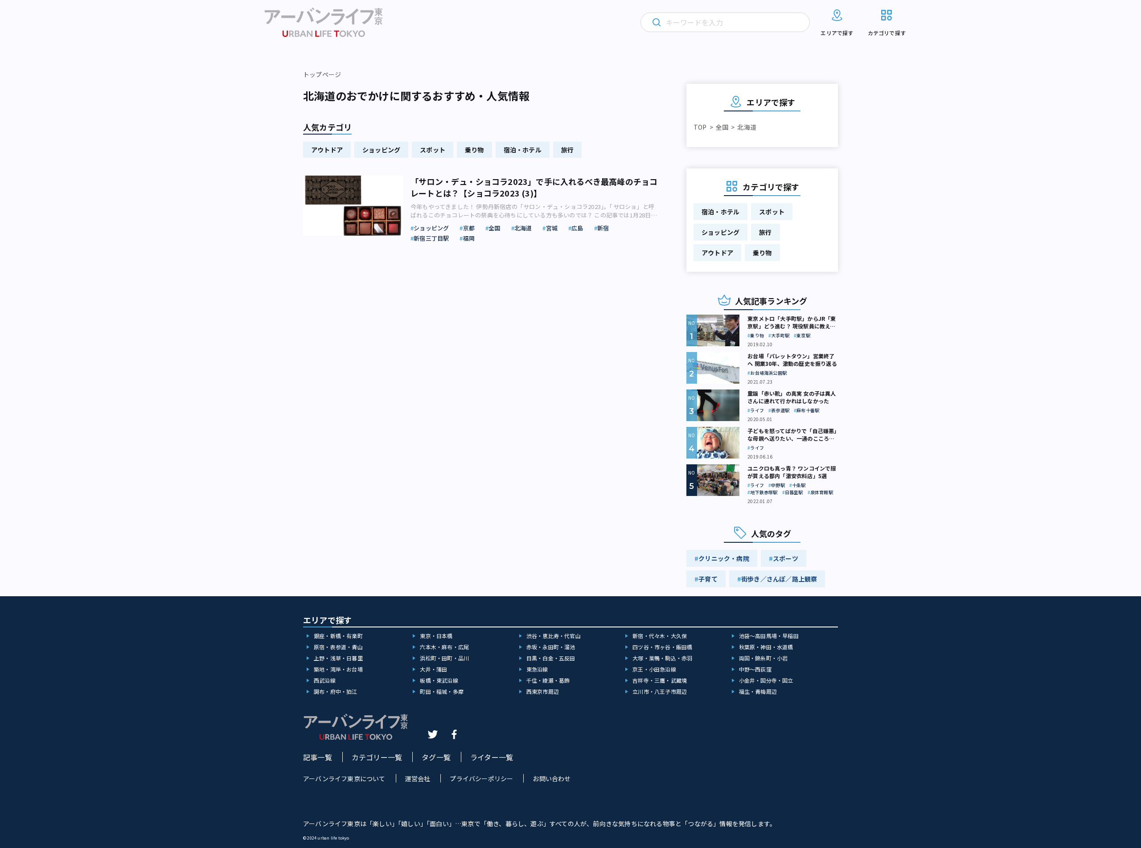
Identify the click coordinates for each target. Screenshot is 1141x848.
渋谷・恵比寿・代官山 (553, 635)
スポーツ (785, 558)
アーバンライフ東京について (344, 778)
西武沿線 (325, 680)
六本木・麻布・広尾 (444, 647)
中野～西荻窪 (755, 669)
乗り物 (474, 149)
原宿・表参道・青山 (338, 647)
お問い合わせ (551, 778)
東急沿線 (537, 669)
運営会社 (418, 778)
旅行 (567, 149)
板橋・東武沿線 (439, 680)
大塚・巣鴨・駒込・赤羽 (662, 658)
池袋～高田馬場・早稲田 (769, 635)
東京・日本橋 (436, 635)
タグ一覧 (436, 757)
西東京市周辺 (542, 691)
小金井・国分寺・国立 (766, 680)
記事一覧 (317, 757)
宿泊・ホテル (523, 149)
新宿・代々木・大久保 (659, 635)
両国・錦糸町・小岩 (763, 658)
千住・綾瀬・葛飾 (548, 680)
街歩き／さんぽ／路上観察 (779, 578)
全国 (722, 127)
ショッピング (381, 149)
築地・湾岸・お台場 (338, 669)
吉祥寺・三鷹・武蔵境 (659, 680)
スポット (432, 149)
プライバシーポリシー (481, 778)
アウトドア (327, 149)
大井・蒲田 (433, 669)
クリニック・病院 (723, 558)
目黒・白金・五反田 (550, 658)
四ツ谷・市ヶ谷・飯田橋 (662, 647)
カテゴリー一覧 (377, 757)
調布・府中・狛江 (335, 691)
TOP (700, 127)
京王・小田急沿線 (654, 669)
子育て (708, 578)
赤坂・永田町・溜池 (550, 647)
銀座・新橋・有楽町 (338, 635)
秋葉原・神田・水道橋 (766, 647)
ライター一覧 (491, 757)
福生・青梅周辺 (758, 691)
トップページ (322, 74)
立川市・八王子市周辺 (659, 691)
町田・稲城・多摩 (442, 691)
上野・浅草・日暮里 (338, 658)
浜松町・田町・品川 (444, 658)
